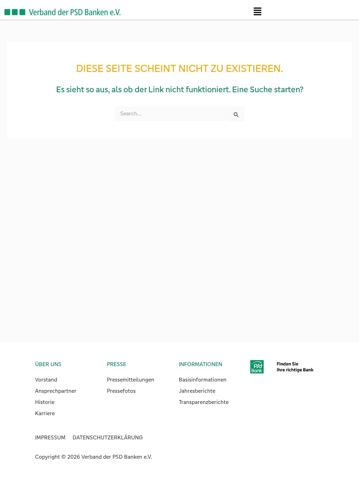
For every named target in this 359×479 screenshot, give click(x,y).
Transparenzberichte (204, 402)
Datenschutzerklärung (108, 437)
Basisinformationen (202, 379)
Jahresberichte (197, 390)
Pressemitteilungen (130, 379)
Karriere (45, 413)
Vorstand (46, 379)
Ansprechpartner (55, 390)
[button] (257, 13)
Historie (44, 402)
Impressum (50, 437)
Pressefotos (121, 390)
